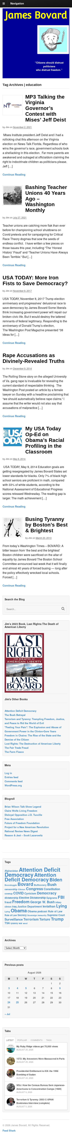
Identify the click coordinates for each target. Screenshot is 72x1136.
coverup (9, 893)
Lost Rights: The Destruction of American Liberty (33, 743)
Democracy (46, 893)
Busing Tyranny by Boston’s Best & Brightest (46, 525)
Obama (19, 910)
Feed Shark (9, 1130)
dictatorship (11, 897)
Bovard (25, 884)
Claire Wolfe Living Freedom (21, 810)
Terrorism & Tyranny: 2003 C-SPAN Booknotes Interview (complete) (35, 1101)
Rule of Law (55, 911)
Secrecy (22, 915)
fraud (8, 902)
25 (17, 1002)
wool (25, 923)
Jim (7, 127)
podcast (42, 911)
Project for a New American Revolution (27, 827)
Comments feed (14, 781)
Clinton (21, 889)
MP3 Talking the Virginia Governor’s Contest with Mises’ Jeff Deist (45, 108)
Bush (51, 884)
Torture (44, 919)
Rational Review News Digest (21, 831)
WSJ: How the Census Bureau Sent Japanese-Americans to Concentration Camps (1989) (40, 1087)
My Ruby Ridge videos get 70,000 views (37, 1046)
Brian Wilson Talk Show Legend (23, 806)
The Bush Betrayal (15, 715)
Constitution (52, 889)
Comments (36, 1040)
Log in (8, 773)
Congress (34, 888)
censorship (11, 889)
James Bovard (36, 15)
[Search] (63, 608)
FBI (61, 897)
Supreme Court (56, 915)
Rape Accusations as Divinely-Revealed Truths (34, 358)
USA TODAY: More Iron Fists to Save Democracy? (35, 280)
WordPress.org (13, 785)
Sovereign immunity (37, 915)
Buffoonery (40, 885)
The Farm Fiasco (14, 752)
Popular (22, 1040)
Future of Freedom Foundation (22, 823)
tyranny (14, 923)
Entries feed (11, 777)
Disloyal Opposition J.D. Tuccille (23, 815)
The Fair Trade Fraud (16, 747)
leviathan (49, 906)
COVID (18, 893)
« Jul (7, 1014)
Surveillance (14, 919)
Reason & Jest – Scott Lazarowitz (24, 835)
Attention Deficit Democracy (20, 711)
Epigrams (52, 897)
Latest (10, 1040)
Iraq (14, 906)
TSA (7, 923)
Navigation (17, 3)
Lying (61, 906)
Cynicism (30, 893)
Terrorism (31, 919)
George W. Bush (42, 902)
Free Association (14, 819)
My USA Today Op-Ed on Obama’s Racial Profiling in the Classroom (44, 440)
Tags (49, 1040)
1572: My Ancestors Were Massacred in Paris (40, 1058)
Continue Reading (14, 174)
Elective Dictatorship (32, 898)
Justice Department (29, 906)
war (20, 923)
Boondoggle (11, 885)
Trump (57, 919)
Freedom (21, 902)
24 (9, 1002)
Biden (55, 879)
